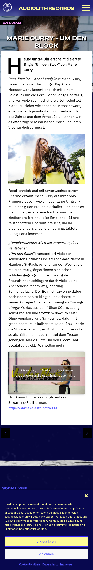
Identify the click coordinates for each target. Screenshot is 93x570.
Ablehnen (46, 554)
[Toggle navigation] (86, 8)
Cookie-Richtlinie (29, 564)
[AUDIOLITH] (8, 12)
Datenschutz (50, 564)
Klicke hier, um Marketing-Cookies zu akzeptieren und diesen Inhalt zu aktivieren (46, 372)
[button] (86, 496)
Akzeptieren (46, 541)
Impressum (67, 564)
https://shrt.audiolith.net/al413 (33, 408)
